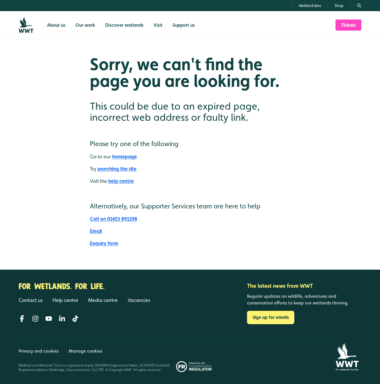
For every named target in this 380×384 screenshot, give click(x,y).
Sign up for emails (271, 317)
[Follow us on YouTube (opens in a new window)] (48, 318)
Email (96, 231)
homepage (124, 156)
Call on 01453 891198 (113, 219)
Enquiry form (104, 243)
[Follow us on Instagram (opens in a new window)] (35, 318)
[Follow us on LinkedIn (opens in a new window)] (62, 318)
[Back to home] (347, 357)
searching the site (117, 169)
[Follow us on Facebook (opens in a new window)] (22, 318)
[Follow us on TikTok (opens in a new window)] (75, 318)
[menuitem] (348, 25)
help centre (121, 181)
